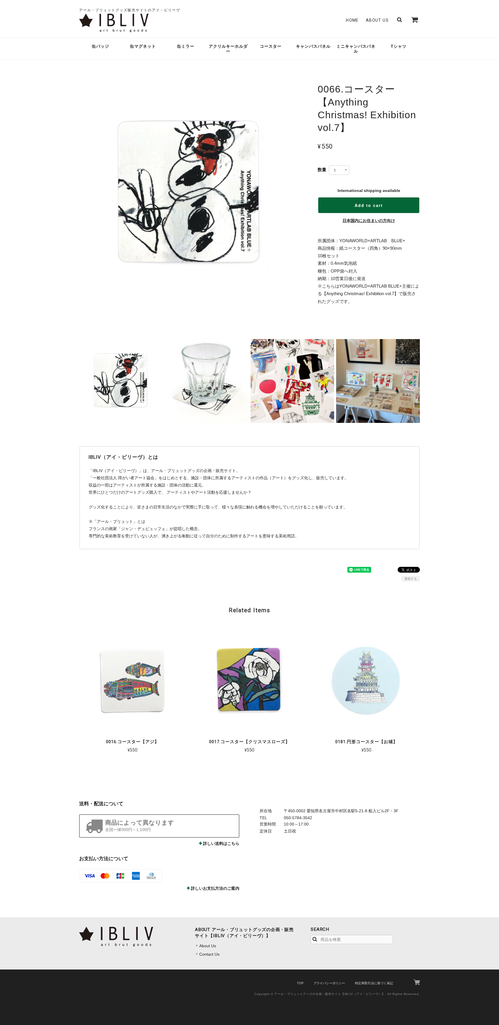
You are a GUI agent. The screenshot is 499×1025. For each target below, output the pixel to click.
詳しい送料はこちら (221, 843)
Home (352, 20)
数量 (322, 169)
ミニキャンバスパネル (355, 48)
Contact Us (209, 954)
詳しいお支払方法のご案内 (215, 888)
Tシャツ (399, 46)
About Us (377, 20)
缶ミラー (185, 46)
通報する (410, 578)
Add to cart (369, 205)
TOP (300, 983)
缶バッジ (100, 46)
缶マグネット (143, 46)
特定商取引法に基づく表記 (374, 983)
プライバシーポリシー (329, 983)
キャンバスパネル (313, 46)
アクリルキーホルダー (228, 48)
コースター (271, 46)
